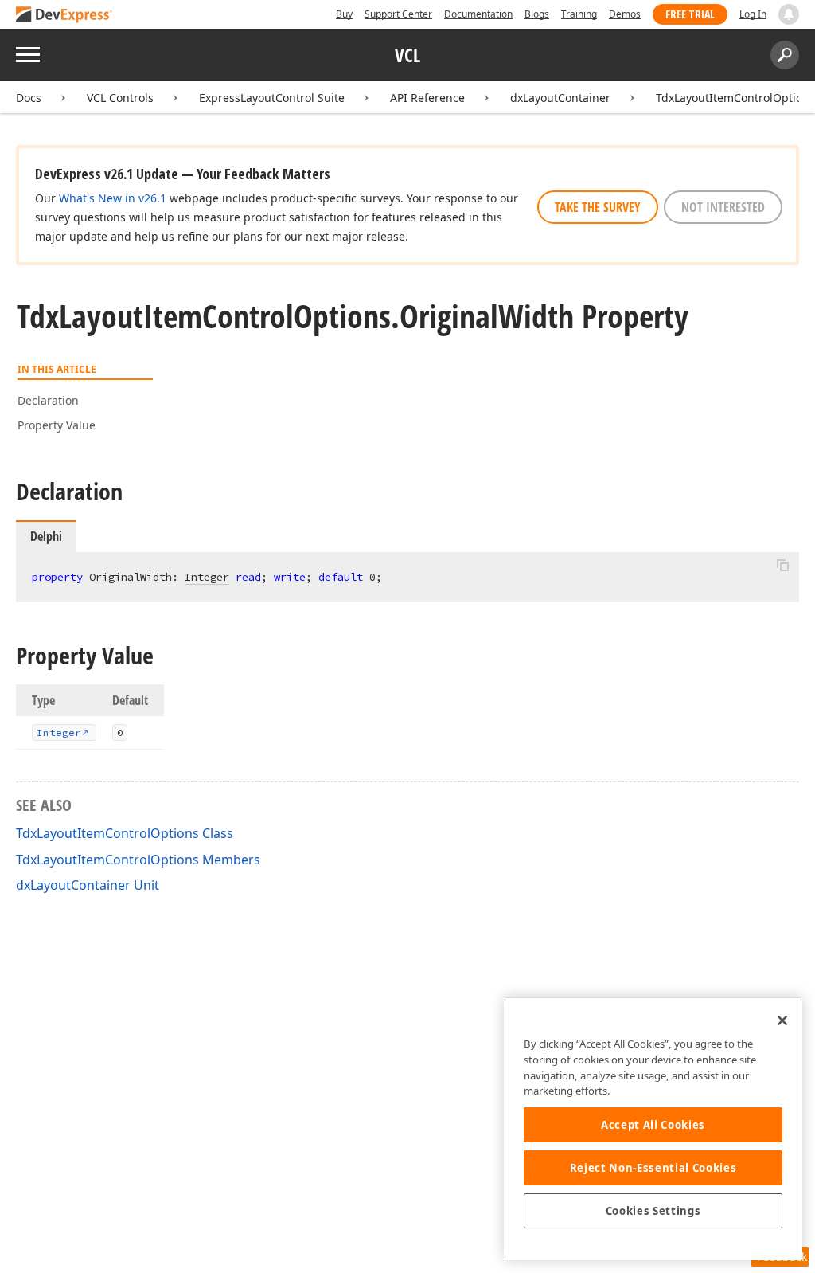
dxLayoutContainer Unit (87, 885)
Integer (207, 577)
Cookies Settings (653, 1211)
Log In (752, 14)
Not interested (723, 207)
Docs (28, 97)
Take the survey (598, 207)
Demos (625, 14)
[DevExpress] (64, 15)
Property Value (57, 425)
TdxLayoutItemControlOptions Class (124, 833)
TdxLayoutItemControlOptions (735, 97)
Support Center (398, 14)
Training (579, 14)
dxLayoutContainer (560, 97)
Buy (344, 14)
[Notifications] (788, 14)
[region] (653, 1128)
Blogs (536, 14)
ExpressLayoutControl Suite (272, 97)
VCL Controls (120, 97)
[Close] (782, 1020)
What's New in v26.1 (112, 198)
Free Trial (690, 14)
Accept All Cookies (653, 1125)
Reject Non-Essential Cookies (653, 1168)
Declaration (48, 400)
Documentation (478, 14)
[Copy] (782, 566)
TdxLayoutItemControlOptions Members (138, 859)
